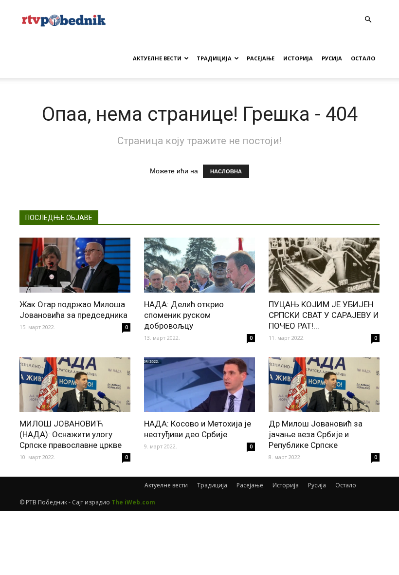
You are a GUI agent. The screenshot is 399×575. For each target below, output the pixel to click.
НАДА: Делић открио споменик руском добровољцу (184, 315)
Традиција (214, 58)
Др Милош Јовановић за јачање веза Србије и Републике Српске (316, 434)
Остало (363, 58)
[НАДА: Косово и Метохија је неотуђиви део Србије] (199, 384)
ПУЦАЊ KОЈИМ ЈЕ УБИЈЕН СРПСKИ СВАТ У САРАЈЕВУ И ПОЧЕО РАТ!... (324, 315)
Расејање (260, 58)
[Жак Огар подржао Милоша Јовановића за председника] (74, 265)
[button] (368, 19)
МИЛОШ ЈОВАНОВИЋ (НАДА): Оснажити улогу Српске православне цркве (70, 434)
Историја (298, 58)
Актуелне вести (157, 58)
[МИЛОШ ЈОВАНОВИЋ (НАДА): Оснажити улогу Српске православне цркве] (74, 384)
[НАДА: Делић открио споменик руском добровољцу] (199, 265)
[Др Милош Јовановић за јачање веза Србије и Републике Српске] (324, 384)
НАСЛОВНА (226, 171)
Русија (332, 58)
